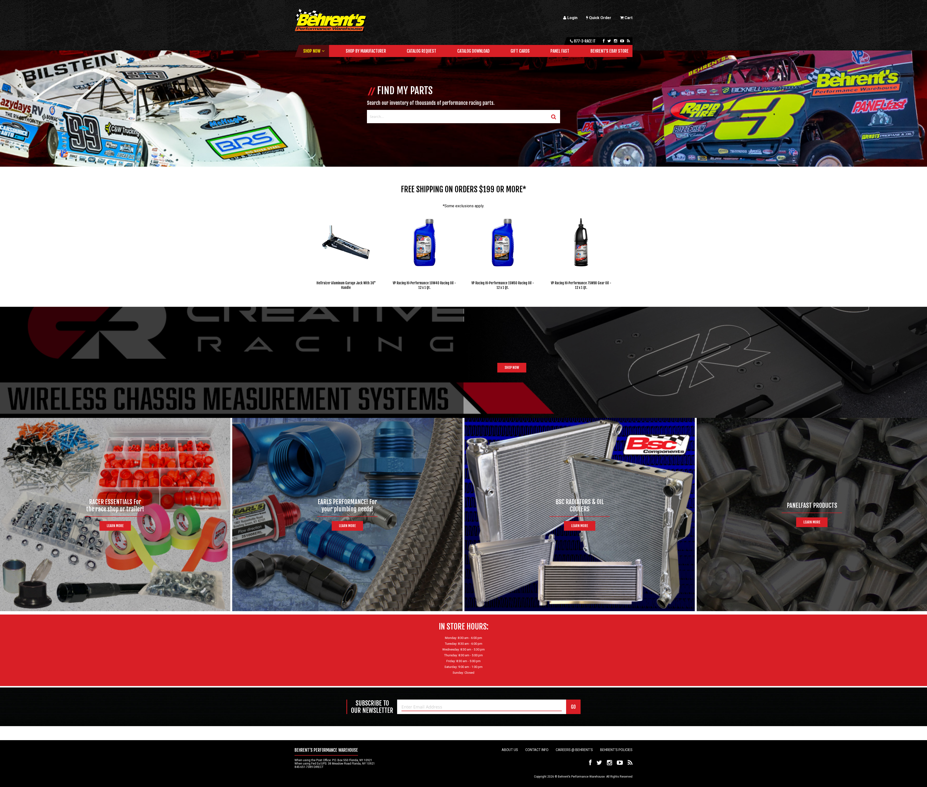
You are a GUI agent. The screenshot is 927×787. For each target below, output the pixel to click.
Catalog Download (473, 51)
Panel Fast (559, 51)
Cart (628, 17)
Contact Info (536, 750)
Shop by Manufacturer (366, 51)
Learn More (115, 525)
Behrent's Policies (616, 750)
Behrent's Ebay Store (609, 51)
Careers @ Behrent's (574, 750)
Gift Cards (520, 51)
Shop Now (311, 51)
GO (573, 707)
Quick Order (599, 17)
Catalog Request (421, 51)
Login (571, 17)
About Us (510, 750)
